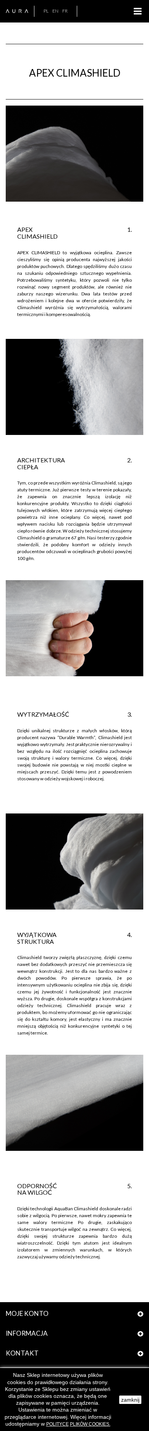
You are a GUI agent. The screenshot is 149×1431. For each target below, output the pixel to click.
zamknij (130, 1400)
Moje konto (27, 1313)
